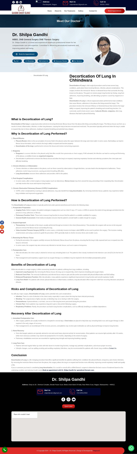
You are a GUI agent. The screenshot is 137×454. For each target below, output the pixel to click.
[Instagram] (17, 2)
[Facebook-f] (13, 2)
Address (46, 2)
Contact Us (93, 11)
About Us (58, 11)
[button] (82, 11)
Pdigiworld (96, 450)
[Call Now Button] (5, 449)
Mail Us (73, 2)
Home (50, 11)
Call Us (103, 2)
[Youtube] (21, 2)
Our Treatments (69, 11)
